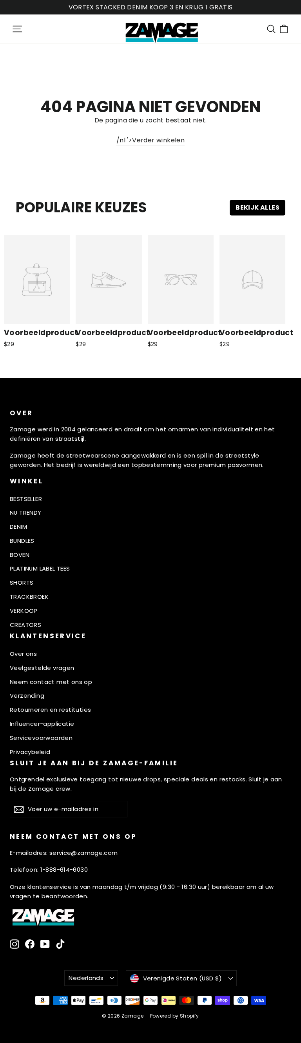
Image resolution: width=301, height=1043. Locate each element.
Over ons (23, 654)
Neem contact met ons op (51, 682)
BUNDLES (22, 541)
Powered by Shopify (174, 1015)
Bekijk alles (257, 207)
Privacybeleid (30, 752)
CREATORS (25, 625)
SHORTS (21, 582)
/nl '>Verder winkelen (150, 140)
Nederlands (86, 978)
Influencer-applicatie (42, 724)
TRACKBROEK (29, 596)
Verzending (27, 695)
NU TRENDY (26, 512)
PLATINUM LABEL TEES (40, 568)
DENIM (18, 526)
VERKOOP (24, 611)
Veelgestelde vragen (42, 668)
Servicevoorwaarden (41, 738)
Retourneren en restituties (50, 710)
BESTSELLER (26, 499)
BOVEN (19, 555)
